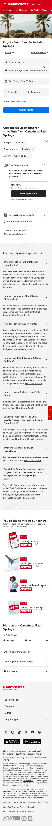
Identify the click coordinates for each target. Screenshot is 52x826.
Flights (9, 10)
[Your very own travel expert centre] (26, 585)
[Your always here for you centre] (26, 607)
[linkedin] (26, 732)
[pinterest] (39, 732)
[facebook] (6, 732)
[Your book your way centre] (26, 541)
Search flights (26, 110)
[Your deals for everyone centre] (26, 563)
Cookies (6, 802)
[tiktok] (19, 732)
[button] (14, 92)
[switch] (28, 102)
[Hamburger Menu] (5, 4)
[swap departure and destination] (44, 66)
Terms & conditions (27, 802)
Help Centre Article (21, 315)
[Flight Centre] (18, 4)
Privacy (14, 802)
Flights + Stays (40, 10)
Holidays (23, 10)
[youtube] (32, 732)
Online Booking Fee (27, 776)
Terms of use (42, 802)
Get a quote (36, 4)
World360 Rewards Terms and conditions (20, 807)
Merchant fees (28, 781)
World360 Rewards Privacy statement (19, 811)
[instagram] (12, 732)
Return (8, 53)
